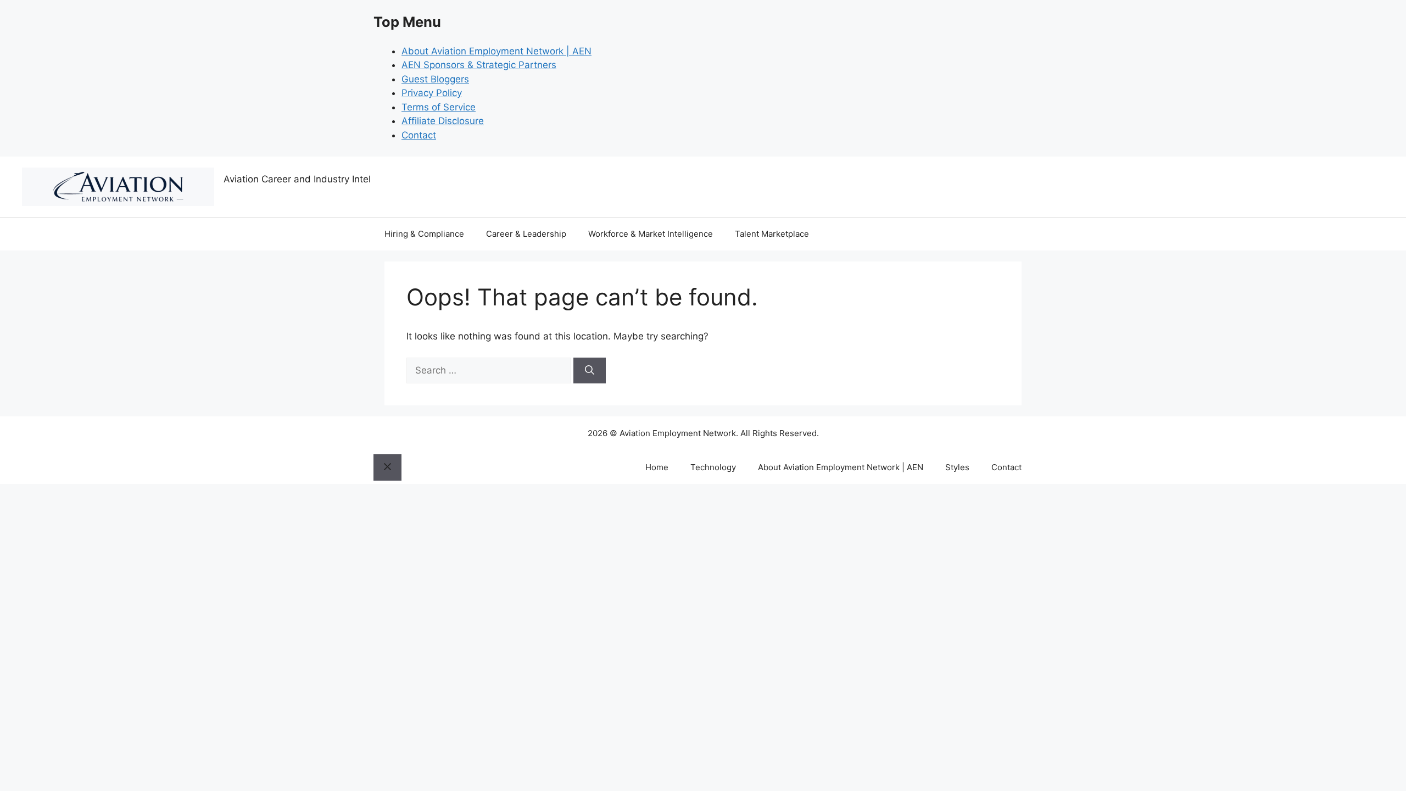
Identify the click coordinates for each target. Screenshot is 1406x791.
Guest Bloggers (435, 79)
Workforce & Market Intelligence (650, 234)
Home (656, 467)
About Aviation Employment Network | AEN (496, 51)
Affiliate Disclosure (442, 120)
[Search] (589, 371)
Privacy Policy (431, 92)
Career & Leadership (526, 234)
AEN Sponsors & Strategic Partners (478, 64)
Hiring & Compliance (424, 234)
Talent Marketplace (772, 234)
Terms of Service (438, 107)
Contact (418, 135)
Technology (713, 467)
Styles (957, 467)
